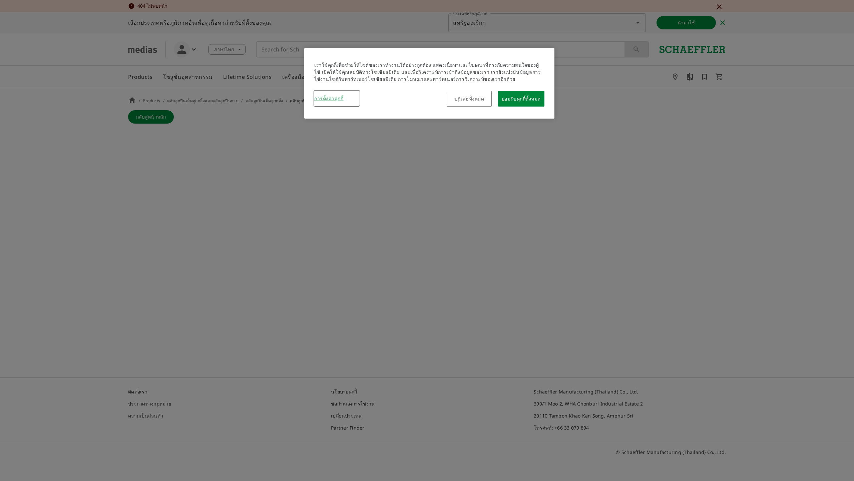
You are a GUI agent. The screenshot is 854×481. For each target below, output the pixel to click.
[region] (429, 83)
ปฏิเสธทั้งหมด (469, 99)
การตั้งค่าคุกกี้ (329, 98)
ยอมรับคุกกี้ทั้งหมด (521, 99)
